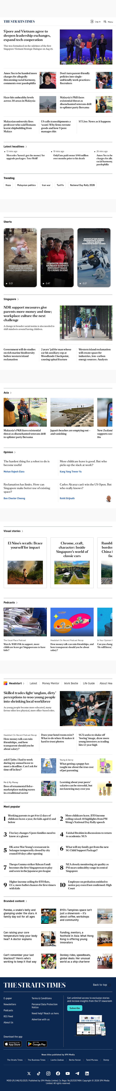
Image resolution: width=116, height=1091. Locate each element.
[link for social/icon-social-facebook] (58, 1073)
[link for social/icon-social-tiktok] (38, 1073)
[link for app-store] (13, 1044)
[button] (95, 21)
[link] (19, 21)
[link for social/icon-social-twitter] (29, 1073)
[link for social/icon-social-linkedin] (87, 1073)
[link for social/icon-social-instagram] (48, 1073)
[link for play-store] (37, 1044)
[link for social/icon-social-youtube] (67, 1073)
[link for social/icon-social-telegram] (77, 1073)
